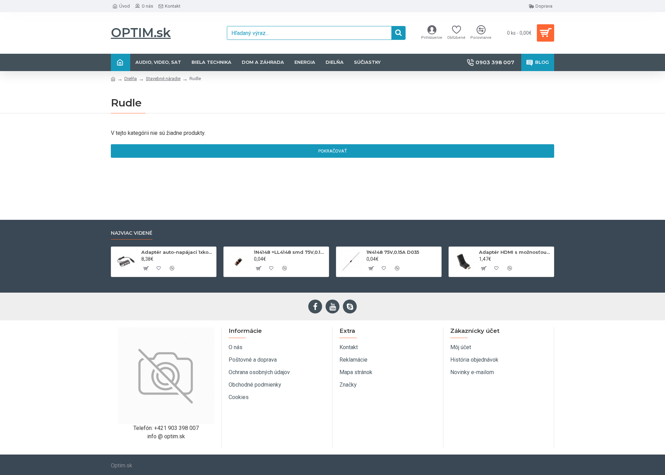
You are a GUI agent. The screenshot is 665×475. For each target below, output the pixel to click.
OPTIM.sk (141, 32)
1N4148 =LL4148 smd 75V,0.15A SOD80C (290, 252)
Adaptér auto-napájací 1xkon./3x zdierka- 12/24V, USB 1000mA (177, 252)
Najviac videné (131, 233)
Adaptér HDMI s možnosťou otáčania (515, 252)
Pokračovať (332, 151)
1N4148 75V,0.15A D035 (392, 252)
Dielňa (130, 78)
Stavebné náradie (163, 78)
